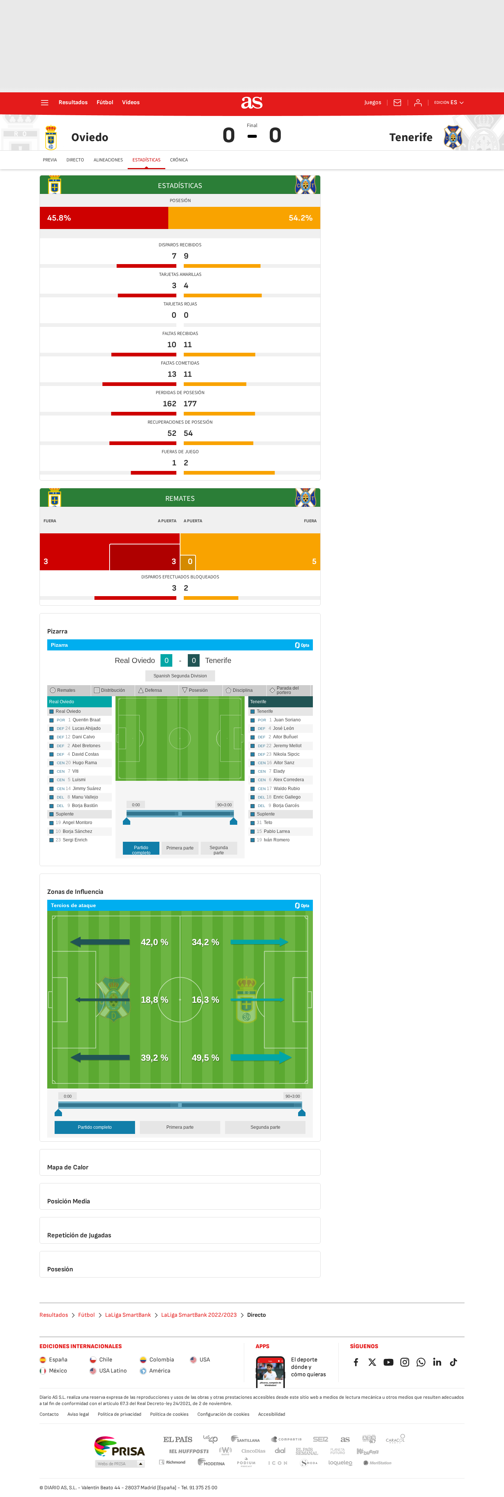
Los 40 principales (210, 1438)
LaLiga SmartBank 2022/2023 (199, 1315)
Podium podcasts (246, 1463)
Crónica (179, 160)
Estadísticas (146, 160)
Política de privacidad (119, 1414)
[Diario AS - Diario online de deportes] (252, 103)
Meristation (377, 1463)
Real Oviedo (61, 701)
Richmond (172, 1462)
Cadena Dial (280, 1451)
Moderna (211, 1463)
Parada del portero (288, 690)
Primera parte (180, 848)
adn (369, 1438)
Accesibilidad (271, 1414)
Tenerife (258, 701)
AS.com (345, 1438)
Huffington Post (188, 1451)
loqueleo (340, 1463)
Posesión (198, 690)
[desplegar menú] (44, 103)
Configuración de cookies (223, 1414)
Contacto (49, 1414)
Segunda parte (219, 850)
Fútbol (105, 103)
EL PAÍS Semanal (307, 1451)
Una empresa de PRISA (119, 1446)
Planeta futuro (337, 1451)
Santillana (245, 1438)
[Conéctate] (418, 102)
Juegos (373, 102)
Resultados (73, 103)
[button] (119, 1464)
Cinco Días (253, 1451)
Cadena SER (320, 1438)
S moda (309, 1463)
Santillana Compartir (286, 1438)
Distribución (113, 690)
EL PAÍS (178, 1438)
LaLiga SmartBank (128, 1315)
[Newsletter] (397, 102)
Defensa (153, 690)
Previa (50, 160)
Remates (66, 690)
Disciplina (243, 690)
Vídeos (131, 103)
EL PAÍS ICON (277, 1463)
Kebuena (367, 1451)
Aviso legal (78, 1414)
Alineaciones (108, 160)
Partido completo (141, 850)
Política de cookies (169, 1414)
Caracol (395, 1438)
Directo (75, 160)
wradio (226, 1451)
